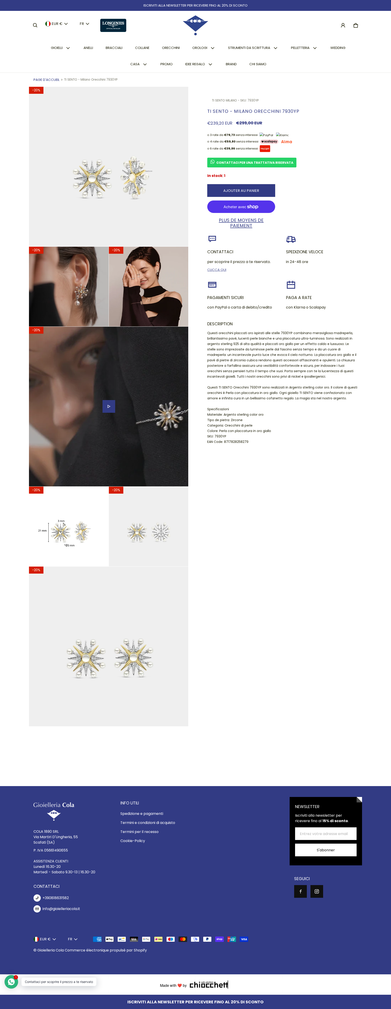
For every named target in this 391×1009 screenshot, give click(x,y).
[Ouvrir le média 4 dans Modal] (148, 286)
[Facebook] (300, 891)
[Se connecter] (343, 25)
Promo (166, 64)
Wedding (338, 47)
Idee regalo (195, 64)
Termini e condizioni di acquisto (147, 822)
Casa (135, 64)
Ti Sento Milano (224, 100)
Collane (142, 47)
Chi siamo (257, 64)
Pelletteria (300, 47)
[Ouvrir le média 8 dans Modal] (108, 646)
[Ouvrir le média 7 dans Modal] (148, 526)
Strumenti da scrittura (249, 47)
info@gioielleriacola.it (61, 908)
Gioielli (57, 47)
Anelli (88, 47)
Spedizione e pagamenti (141, 813)
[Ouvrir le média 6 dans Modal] (69, 526)
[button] (35, 25)
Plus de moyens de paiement (241, 222)
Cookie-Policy (132, 840)
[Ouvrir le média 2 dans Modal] (108, 166)
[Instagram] (316, 891)
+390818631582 (56, 897)
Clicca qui (216, 269)
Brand (231, 64)
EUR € (57, 23)
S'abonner (326, 850)
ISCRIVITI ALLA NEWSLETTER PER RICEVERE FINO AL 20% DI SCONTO (195, 5)
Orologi (199, 47)
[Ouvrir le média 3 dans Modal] (69, 286)
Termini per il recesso (139, 831)
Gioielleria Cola (50, 950)
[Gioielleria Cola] (195, 25)
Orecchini (171, 47)
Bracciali (114, 47)
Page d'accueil (46, 79)
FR (82, 23)
